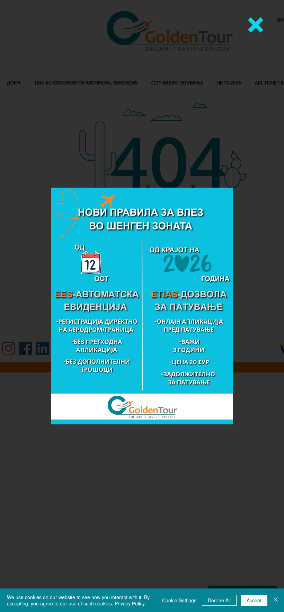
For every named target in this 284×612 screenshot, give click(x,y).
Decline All (219, 600)
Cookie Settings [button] (179, 600)
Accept (254, 600)
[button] (255, 25)
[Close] (276, 600)
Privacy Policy (130, 603)
